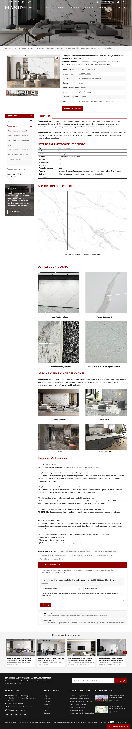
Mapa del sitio (82, 722)
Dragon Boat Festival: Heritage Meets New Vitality (117, 707)
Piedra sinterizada (14, 126)
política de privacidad (103, 722)
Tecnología (89, 7)
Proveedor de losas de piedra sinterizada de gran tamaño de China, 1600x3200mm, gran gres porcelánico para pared (51, 659)
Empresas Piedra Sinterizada (18, 154)
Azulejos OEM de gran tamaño (79, 696)
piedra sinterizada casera (77, 707)
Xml (93, 722)
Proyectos (74, 7)
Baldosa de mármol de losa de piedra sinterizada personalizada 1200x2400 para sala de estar (80, 659)
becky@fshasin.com (31, 2)
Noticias (102, 7)
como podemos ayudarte (17, 189)
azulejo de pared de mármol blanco (52, 559)
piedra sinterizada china (104, 555)
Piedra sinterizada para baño (24, 48)
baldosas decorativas (76, 710)
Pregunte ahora (73, 108)
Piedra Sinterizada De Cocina (18, 136)
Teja (8, 121)
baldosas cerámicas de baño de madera (82, 713)
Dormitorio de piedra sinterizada (15, 162)
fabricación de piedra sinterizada (105, 551)
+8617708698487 (13, 2)
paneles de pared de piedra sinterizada (52, 555)
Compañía (60, 7)
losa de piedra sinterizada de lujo (79, 698)
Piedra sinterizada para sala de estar (18, 143)
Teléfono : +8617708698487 (16, 703)
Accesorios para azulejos (17, 169)
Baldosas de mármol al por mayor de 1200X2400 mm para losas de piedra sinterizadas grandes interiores (19, 659)
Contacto (116, 7)
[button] (125, 652)
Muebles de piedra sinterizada (14, 176)
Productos (44, 7)
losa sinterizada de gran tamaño (81, 555)
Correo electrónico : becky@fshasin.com (20, 707)
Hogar (32, 7)
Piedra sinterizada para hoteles (18, 150)
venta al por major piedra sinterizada (81, 701)
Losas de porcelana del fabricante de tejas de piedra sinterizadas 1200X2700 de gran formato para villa (110, 659)
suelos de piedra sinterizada (78, 704)
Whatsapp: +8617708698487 (17, 710)
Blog (45, 710)
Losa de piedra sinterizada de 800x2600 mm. (75, 551)
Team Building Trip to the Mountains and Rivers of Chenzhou (116, 697)
